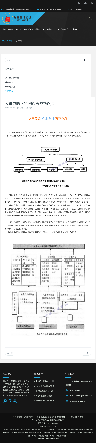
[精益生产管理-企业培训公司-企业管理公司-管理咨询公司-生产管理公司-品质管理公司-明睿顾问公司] (20, 18)
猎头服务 (74, 29)
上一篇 (10, 353)
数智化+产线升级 (15, 29)
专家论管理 (10, 86)
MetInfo (50, 439)
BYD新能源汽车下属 (44, 391)
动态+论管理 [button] (7, 40)
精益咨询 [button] (28, 29)
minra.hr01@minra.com (50, 9)
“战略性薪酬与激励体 (45, 395)
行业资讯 (9, 91)
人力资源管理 (63, 29)
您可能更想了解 (12, 78)
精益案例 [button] (50, 29)
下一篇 (85, 353)
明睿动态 (9, 82)
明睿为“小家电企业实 (45, 381)
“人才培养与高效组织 (45, 386)
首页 (4, 29)
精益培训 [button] (39, 29)
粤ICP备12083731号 (48, 426)
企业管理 (48, 118)
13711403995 (76, 9)
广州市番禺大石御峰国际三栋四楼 (17, 9)
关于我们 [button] (20, 40)
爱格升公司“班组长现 (45, 400)
